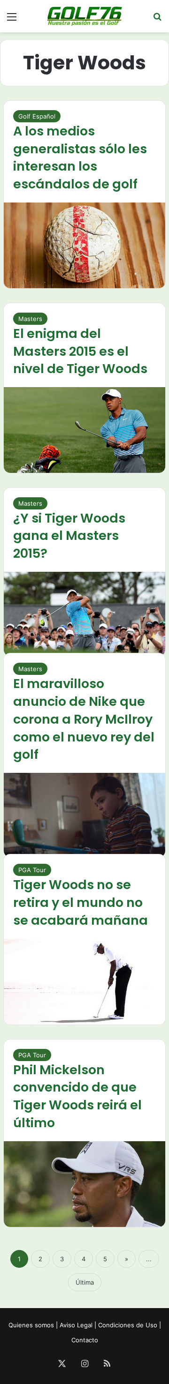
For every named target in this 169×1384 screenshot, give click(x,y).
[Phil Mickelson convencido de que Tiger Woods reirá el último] (84, 1184)
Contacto (84, 1340)
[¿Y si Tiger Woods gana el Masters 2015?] (84, 614)
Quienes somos (31, 1325)
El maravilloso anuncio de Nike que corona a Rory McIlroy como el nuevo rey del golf (83, 719)
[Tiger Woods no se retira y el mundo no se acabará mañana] (84, 982)
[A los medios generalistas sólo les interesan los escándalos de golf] (84, 245)
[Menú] (11, 19)
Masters (30, 318)
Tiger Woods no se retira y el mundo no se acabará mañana (80, 902)
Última (85, 1282)
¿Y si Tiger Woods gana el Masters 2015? (69, 535)
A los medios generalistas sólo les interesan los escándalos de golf (80, 157)
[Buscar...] (157, 19)
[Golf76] (84, 16)
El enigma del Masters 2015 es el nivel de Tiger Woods (80, 351)
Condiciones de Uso (127, 1325)
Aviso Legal (76, 1325)
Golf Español (36, 116)
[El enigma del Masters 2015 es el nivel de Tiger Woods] (84, 429)
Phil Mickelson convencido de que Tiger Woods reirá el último (77, 1096)
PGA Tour (32, 870)
